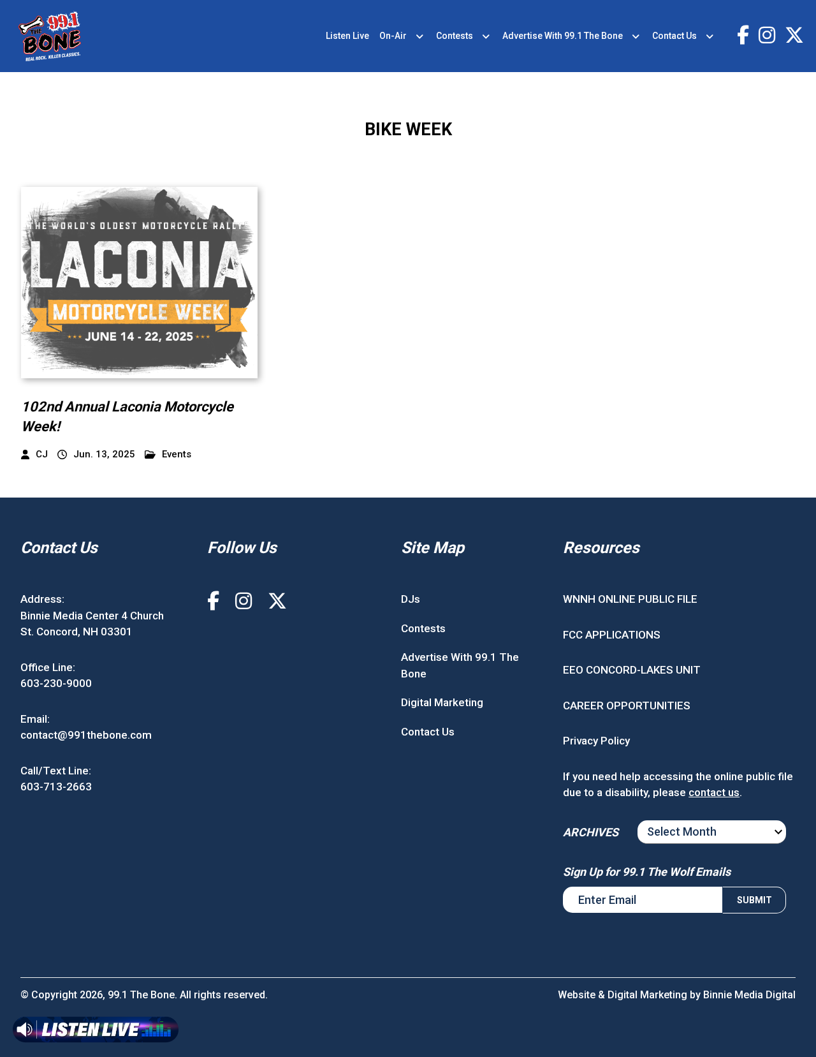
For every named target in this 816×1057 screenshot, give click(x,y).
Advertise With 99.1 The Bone (562, 36)
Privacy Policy (596, 740)
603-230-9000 (56, 683)
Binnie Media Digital (749, 995)
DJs (410, 599)
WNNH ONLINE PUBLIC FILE (630, 599)
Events (176, 454)
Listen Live (347, 36)
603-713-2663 (56, 786)
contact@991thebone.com (86, 734)
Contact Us (674, 36)
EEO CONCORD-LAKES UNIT (632, 669)
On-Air (393, 36)
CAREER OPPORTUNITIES (626, 705)
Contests (454, 36)
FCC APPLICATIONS (611, 634)
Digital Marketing (442, 702)
